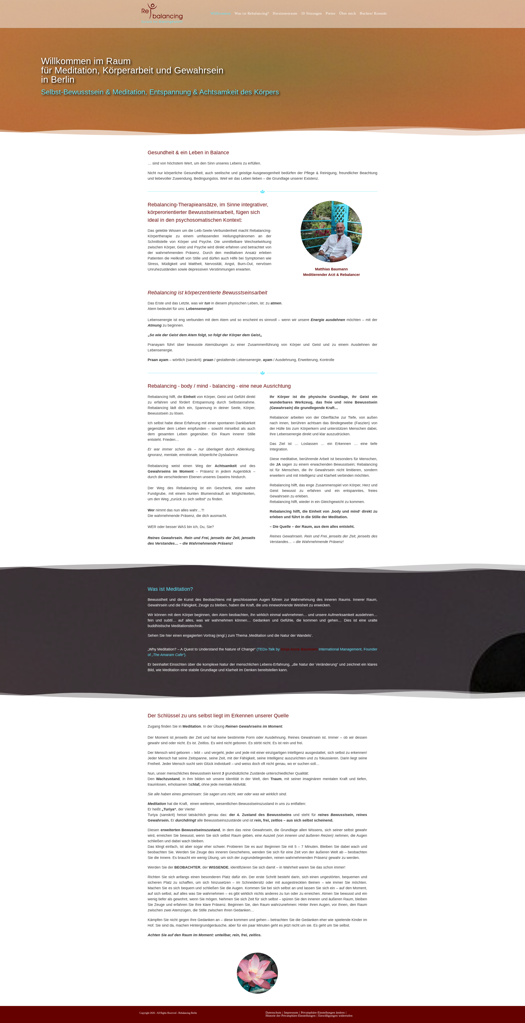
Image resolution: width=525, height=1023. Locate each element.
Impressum (291, 1012)
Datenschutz (273, 1012)
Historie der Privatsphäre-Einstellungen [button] (291, 1015)
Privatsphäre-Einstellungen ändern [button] (323, 1012)
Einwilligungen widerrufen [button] (335, 1015)
